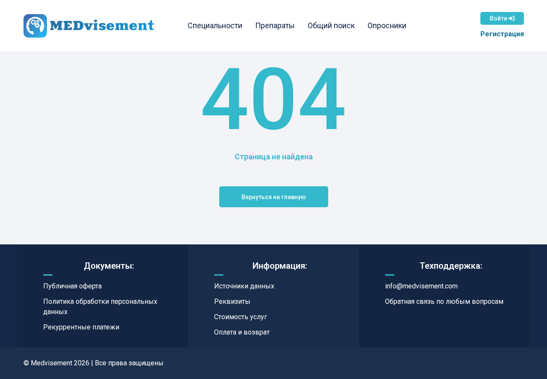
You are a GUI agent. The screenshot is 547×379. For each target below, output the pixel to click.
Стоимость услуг (240, 317)
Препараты (275, 25)
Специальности (215, 25)
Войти (499, 18)
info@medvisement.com (421, 286)
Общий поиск (331, 25)
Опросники (387, 25)
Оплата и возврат (242, 332)
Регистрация (502, 34)
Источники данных (244, 286)
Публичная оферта (72, 286)
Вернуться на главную (273, 197)
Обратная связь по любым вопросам (444, 301)
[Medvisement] (89, 26)
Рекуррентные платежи (81, 327)
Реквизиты (232, 301)
